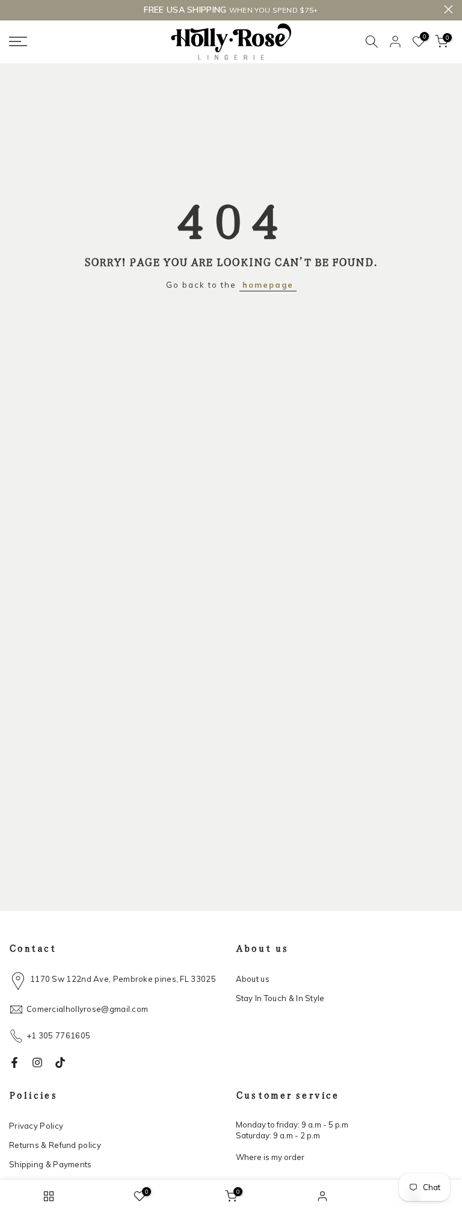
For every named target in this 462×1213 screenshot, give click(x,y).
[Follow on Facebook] (14, 1062)
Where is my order (270, 1157)
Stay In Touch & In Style (280, 998)
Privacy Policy (36, 1126)
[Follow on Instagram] (37, 1062)
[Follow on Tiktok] (60, 1062)
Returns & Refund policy (55, 1145)
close (13, 9)
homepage (268, 285)
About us (253, 979)
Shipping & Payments (50, 1164)
